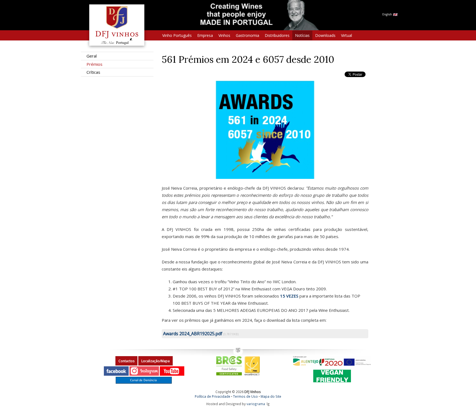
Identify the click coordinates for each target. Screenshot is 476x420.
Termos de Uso (245, 396)
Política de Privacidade (212, 396)
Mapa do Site (271, 396)
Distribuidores (277, 35)
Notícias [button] (302, 35)
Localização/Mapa (155, 361)
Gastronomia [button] (247, 35)
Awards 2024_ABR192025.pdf (192, 334)
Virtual (346, 35)
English (387, 14)
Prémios (94, 64)
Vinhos (224, 35)
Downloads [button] (325, 35)
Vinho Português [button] (177, 35)
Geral (91, 56)
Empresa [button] (205, 35)
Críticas (93, 72)
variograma (256, 404)
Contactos (126, 361)
